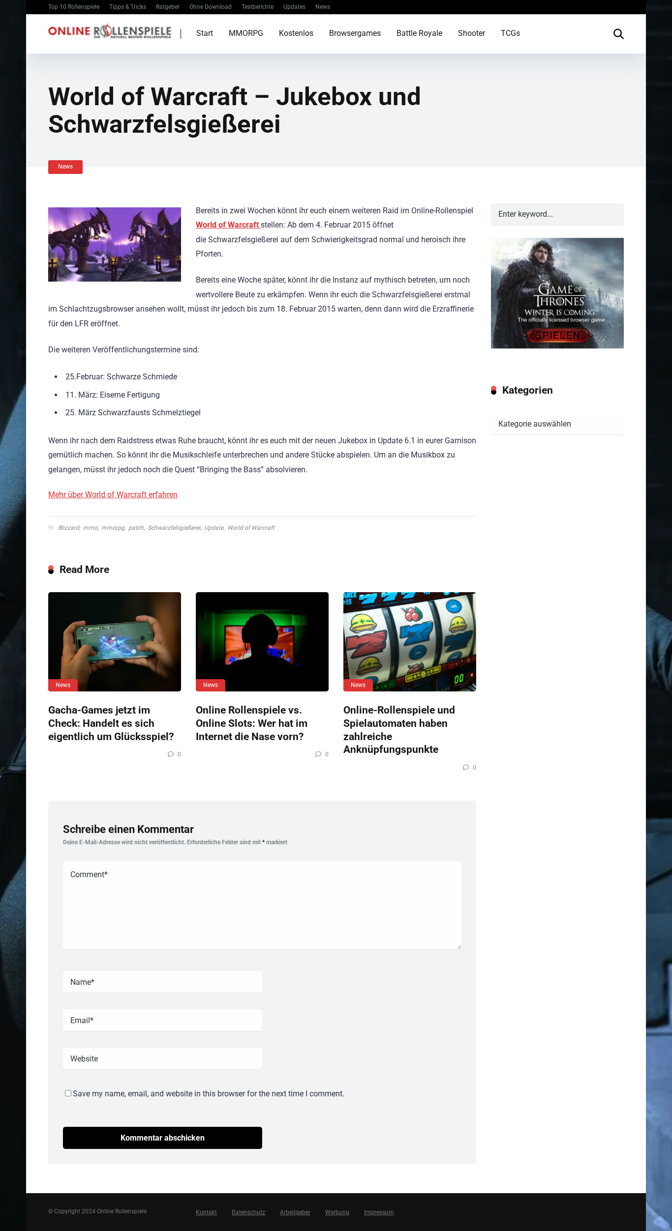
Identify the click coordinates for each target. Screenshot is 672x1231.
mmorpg (112, 527)
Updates (294, 6)
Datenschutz (248, 1212)
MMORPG (246, 33)
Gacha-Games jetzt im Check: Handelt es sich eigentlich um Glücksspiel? (111, 723)
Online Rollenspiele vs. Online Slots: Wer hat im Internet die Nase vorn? (251, 723)
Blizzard (68, 527)
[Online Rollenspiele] (109, 30)
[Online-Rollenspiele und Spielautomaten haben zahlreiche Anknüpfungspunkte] (409, 642)
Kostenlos (296, 33)
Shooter (471, 33)
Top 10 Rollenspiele (73, 6)
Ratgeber (168, 6)
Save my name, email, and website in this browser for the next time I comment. (208, 1093)
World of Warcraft (251, 527)
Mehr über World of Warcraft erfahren (113, 494)
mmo (90, 527)
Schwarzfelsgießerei (174, 527)
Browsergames (355, 33)
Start (204, 33)
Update (213, 527)
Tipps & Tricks (127, 6)
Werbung (337, 1212)
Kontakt (206, 1212)
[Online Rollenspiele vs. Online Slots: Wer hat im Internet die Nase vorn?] (262, 642)
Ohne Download (210, 6)
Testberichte (258, 6)
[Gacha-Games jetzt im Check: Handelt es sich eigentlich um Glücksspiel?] (114, 642)
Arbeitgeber (295, 1212)
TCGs (510, 33)
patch (136, 527)
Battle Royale (419, 33)
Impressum (379, 1212)
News (322, 6)
